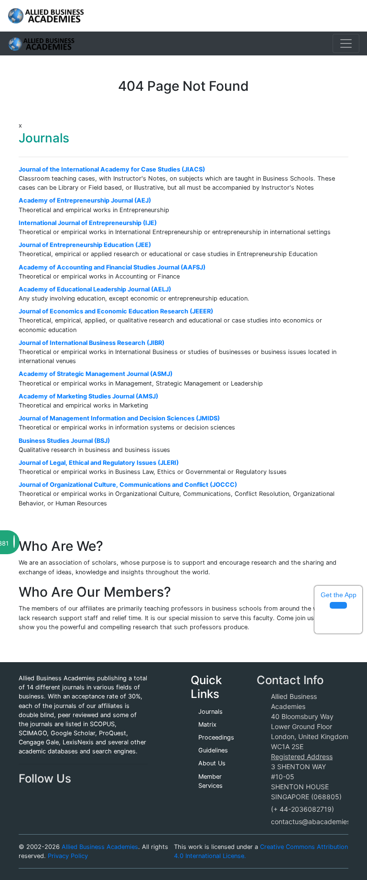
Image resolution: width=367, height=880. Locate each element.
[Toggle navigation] (346, 43)
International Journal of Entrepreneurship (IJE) (88, 222)
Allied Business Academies (100, 846)
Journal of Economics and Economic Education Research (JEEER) (116, 311)
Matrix (207, 724)
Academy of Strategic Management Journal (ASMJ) (96, 373)
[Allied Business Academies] (46, 15)
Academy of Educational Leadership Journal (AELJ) (95, 289)
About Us (212, 763)
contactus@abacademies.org (317, 821)
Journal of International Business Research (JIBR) (91, 342)
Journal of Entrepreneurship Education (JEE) (85, 244)
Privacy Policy (68, 855)
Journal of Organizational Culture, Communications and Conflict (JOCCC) (128, 484)
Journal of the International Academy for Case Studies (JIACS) (112, 169)
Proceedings (216, 737)
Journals (210, 711)
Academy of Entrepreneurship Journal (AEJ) (85, 200)
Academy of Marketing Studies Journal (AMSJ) (88, 396)
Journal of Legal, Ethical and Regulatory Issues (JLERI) (99, 462)
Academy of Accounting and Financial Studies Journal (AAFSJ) (112, 267)
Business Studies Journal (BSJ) (64, 440)
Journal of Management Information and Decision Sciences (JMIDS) (119, 418)
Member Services (210, 781)
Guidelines (213, 750)
